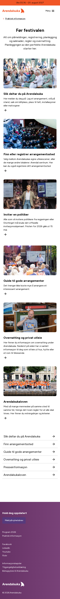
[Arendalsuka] (13, 11)
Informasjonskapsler (12, 563)
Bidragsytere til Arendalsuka (15, 571)
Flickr (4, 555)
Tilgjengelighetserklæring (14, 567)
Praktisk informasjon (12, 536)
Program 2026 (9, 532)
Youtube (6, 552)
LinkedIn (6, 548)
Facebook (7, 544)
